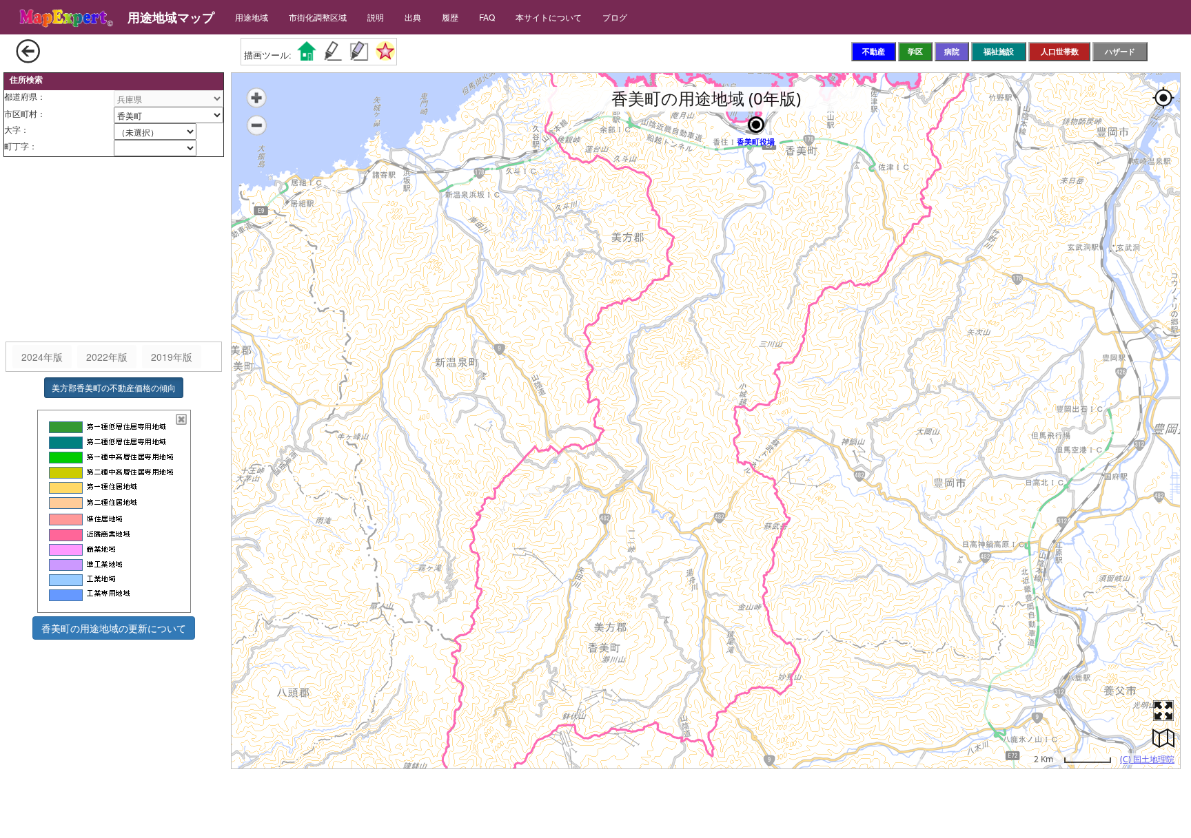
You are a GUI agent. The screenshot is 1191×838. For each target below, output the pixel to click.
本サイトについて (549, 17)
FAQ (487, 17)
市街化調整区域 (318, 17)
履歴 (450, 17)
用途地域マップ (171, 17)
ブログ (614, 17)
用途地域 (251, 17)
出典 (413, 17)
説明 (375, 17)
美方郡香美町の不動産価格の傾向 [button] (114, 387)
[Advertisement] (113, 250)
